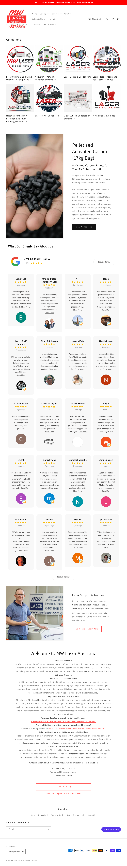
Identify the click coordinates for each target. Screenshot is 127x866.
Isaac (106, 279)
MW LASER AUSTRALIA (36, 259)
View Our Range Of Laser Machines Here (63, 793)
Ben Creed (21, 279)
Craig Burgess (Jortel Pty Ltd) (49, 280)
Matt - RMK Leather (21, 342)
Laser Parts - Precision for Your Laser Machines (105, 78)
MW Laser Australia (17, 860)
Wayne (106, 403)
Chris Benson (21, 403)
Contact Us (92, 815)
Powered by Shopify (30, 860)
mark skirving (49, 460)
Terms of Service (57, 815)
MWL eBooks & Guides (104, 115)
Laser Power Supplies (46, 115)
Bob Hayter (21, 519)
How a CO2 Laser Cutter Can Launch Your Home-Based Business (77, 728)
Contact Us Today (63, 786)
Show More (25, 307)
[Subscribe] (48, 829)
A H (77, 279)
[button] (43, 13)
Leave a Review (104, 262)
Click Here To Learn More (87, 629)
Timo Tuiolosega (49, 341)
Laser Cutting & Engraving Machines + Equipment (19, 78)
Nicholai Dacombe (78, 460)
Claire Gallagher (49, 403)
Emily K (21, 460)
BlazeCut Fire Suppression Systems (77, 117)
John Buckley (106, 460)
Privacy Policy (43, 815)
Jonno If (49, 519)
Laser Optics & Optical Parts (78, 76)
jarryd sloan (106, 519)
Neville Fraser (106, 341)
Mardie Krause (77, 403)
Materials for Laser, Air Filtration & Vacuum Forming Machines (17, 118)
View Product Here (84, 227)
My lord (77, 519)
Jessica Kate (77, 341)
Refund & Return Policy (76, 815)
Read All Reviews (63, 577)
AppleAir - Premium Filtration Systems (45, 78)
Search (33, 815)
